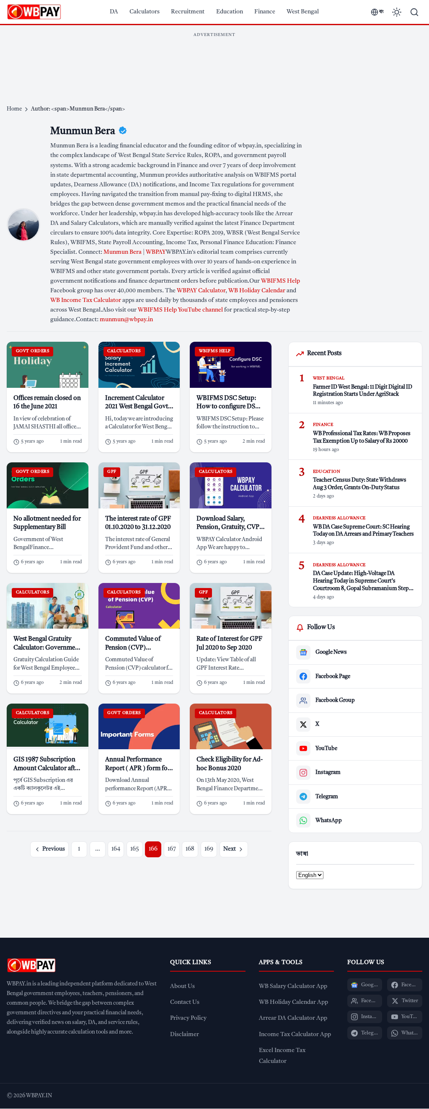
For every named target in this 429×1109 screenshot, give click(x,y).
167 (172, 849)
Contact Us (184, 1002)
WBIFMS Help (280, 281)
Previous (53, 849)
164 (115, 849)
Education (229, 12)
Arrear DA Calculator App (293, 1018)
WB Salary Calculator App (293, 986)
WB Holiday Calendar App (293, 1002)
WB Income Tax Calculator (85, 300)
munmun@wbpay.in (126, 320)
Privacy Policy (188, 1018)
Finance (264, 12)
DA (114, 12)
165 (134, 849)
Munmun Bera (122, 252)
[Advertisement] (214, 60)
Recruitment (187, 12)
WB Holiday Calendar (256, 291)
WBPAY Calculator (201, 291)
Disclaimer (184, 1034)
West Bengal (303, 12)
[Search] (414, 12)
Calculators (144, 12)
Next (229, 849)
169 (208, 849)
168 (190, 849)
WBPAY (156, 252)
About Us (182, 986)
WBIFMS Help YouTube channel (180, 310)
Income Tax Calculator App (295, 1034)
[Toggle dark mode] (397, 12)
